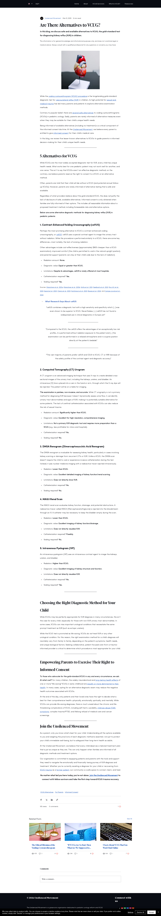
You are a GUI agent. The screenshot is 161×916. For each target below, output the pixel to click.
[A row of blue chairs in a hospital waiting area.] (80, 832)
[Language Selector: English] (30, 4)
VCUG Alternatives (46, 792)
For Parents (59, 792)
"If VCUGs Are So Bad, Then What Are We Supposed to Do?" (79, 846)
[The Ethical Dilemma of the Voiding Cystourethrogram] (45, 832)
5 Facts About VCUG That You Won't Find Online (115, 846)
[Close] (158, 912)
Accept (151, 912)
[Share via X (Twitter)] (46, 800)
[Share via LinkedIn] (52, 800)
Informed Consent (71, 792)
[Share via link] (57, 800)
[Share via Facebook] (41, 800)
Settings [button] (130, 912)
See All (129, 819)
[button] (129, 3)
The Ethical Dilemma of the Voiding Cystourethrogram (43, 846)
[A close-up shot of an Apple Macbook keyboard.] (116, 832)
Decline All (140, 912)
